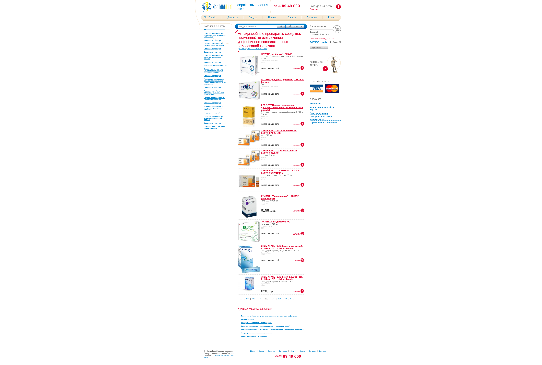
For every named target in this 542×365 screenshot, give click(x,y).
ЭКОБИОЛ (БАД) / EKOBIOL (275, 221)
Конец (292, 299)
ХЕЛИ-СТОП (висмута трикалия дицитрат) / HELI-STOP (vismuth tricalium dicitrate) (282, 107)
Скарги (261, 351)
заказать (296, 68)
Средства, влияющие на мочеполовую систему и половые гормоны (213, 70)
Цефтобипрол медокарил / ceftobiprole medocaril (214, 98)
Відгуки (253, 17)
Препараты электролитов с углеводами (256, 323)
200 (279, 299)
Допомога (232, 17)
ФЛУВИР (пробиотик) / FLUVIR (276, 54)
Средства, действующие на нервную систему (214, 127)
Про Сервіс (210, 17)
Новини (272, 17)
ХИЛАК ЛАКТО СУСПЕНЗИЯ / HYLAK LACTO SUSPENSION (280, 171)
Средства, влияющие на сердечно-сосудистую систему (213, 57)
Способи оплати (319, 81)
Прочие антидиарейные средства (254, 336)
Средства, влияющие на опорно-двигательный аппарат (213, 118)
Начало (240, 299)
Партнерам (283, 351)
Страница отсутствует (212, 40)
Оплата (292, 17)
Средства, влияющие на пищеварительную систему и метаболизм (215, 35)
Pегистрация (314, 9)
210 (286, 299)
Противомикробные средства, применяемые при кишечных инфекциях (269, 316)
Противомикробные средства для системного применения (214, 92)
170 (260, 299)
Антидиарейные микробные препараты (256, 333)
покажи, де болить (316, 63)
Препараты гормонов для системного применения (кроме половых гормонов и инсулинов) (215, 81)
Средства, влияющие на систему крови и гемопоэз (214, 44)
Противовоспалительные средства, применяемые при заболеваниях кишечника (272, 329)
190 (273, 299)
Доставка (312, 17)
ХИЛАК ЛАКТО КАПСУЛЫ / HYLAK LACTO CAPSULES (279, 131)
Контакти (333, 17)
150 (247, 299)
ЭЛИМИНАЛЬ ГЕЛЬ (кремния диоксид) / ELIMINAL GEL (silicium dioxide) (282, 247)
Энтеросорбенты (247, 319)
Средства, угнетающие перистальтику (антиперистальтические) (265, 326)
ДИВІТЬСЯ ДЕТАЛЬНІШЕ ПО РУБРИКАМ (252, 49)
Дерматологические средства (215, 65)
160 (253, 299)
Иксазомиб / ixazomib (212, 113)
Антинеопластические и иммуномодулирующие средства (213, 107)
